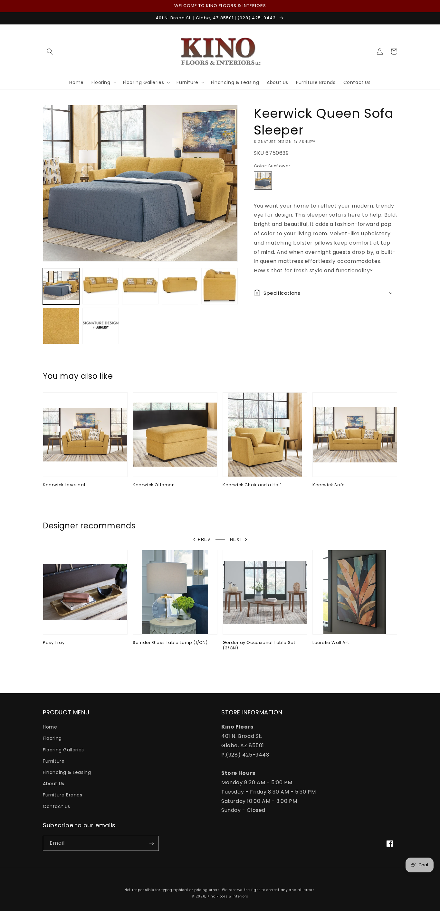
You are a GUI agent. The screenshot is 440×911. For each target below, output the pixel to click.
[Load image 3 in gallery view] (140, 286)
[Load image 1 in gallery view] (61, 286)
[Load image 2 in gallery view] (100, 286)
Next (236, 539)
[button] (50, 51)
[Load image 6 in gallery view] (61, 326)
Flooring (52, 738)
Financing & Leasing (67, 772)
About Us (53, 783)
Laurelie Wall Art (330, 643)
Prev (204, 539)
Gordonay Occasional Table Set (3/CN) (259, 645)
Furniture (53, 761)
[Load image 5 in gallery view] (219, 286)
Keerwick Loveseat (64, 485)
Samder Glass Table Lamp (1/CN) (170, 643)
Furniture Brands (62, 795)
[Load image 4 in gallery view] (180, 286)
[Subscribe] (151, 843)
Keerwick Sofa (328, 485)
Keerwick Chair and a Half (252, 485)
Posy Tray (53, 643)
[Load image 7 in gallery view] (100, 326)
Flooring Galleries (63, 750)
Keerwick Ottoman (154, 485)
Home (50, 727)
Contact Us (56, 806)
